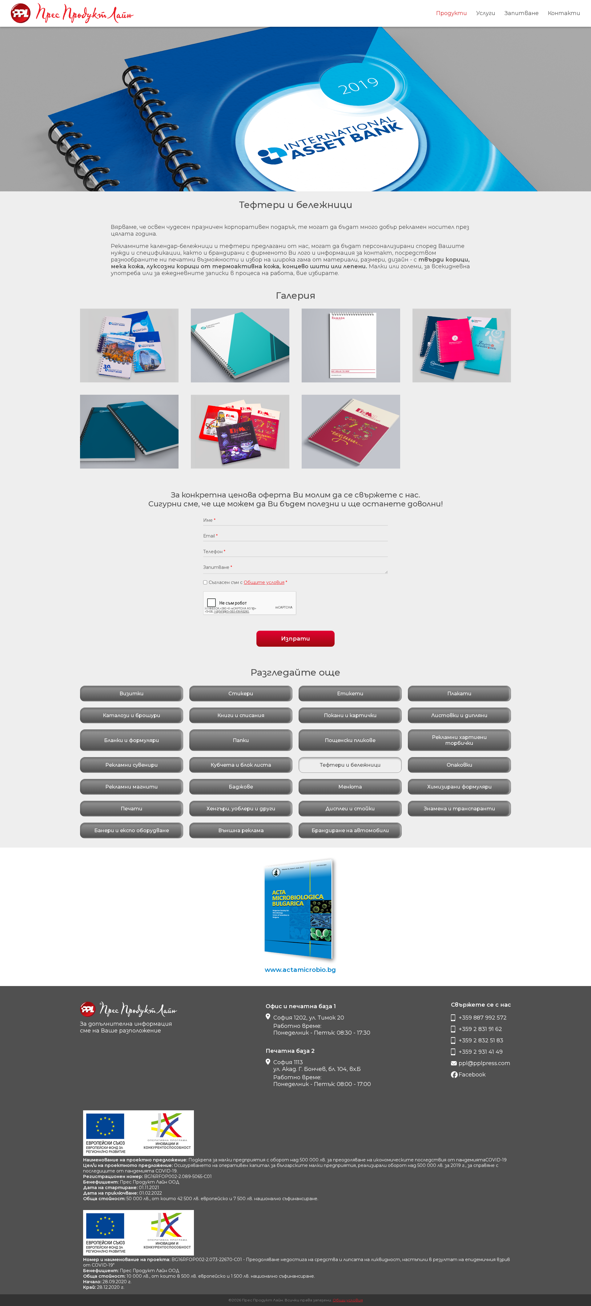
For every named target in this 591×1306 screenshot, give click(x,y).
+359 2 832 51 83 (481, 1040)
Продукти (451, 13)
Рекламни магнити (131, 787)
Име (209, 520)
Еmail (210, 536)
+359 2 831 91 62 (480, 1029)
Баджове (241, 787)
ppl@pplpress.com (484, 1063)
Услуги (485, 13)
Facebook (472, 1074)
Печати (132, 809)
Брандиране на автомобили (350, 830)
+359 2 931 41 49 (481, 1051)
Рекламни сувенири (131, 765)
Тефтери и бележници (350, 765)
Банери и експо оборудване (131, 830)
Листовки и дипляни (459, 715)
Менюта (350, 787)
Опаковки (459, 765)
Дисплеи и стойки (350, 809)
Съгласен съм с (248, 582)
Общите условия (264, 582)
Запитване (522, 13)
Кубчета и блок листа (241, 765)
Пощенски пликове (350, 740)
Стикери (240, 694)
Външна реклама (241, 830)
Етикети (350, 694)
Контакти (564, 13)
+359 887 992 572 (483, 1017)
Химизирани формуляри (459, 787)
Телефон (214, 551)
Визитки (131, 694)
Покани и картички (350, 715)
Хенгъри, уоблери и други (241, 809)
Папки (241, 740)
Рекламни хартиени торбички (459, 740)
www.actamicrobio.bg (300, 969)
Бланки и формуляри (131, 740)
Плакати (459, 694)
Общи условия (348, 1300)
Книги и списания (240, 715)
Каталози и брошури (131, 715)
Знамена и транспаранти (459, 809)
